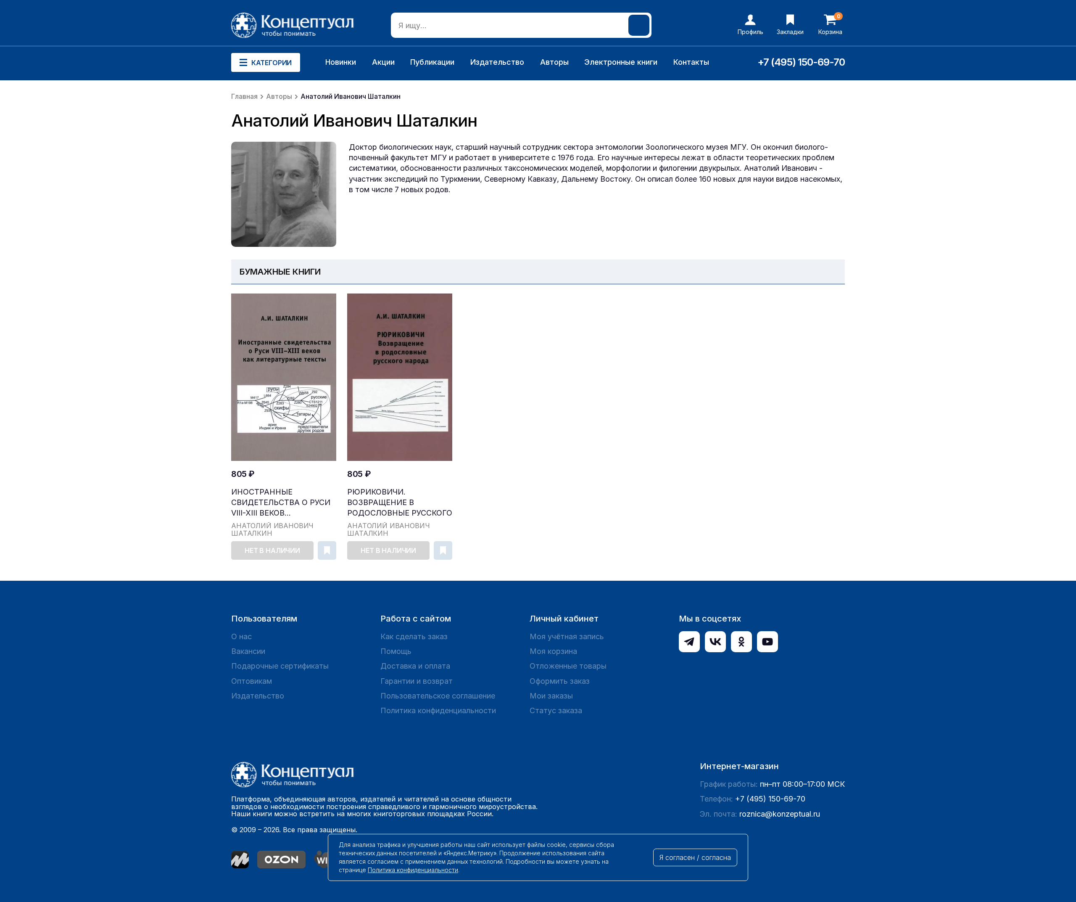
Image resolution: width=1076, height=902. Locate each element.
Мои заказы (551, 695)
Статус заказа (556, 710)
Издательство (497, 62)
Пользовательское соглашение (437, 695)
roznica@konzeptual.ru (779, 813)
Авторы (554, 62)
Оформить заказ (560, 681)
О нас (241, 636)
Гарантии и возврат (416, 681)
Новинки (340, 62)
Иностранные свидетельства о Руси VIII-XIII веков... (280, 502)
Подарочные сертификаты (280, 665)
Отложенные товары (568, 665)
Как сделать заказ (414, 636)
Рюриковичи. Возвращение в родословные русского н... (399, 502)
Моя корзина (553, 651)
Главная (244, 96)
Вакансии (248, 651)
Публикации (432, 62)
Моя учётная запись (567, 636)
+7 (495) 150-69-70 (801, 62)
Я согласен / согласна (695, 857)
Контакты (691, 62)
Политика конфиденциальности (438, 710)
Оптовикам (251, 681)
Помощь (395, 651)
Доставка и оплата (415, 665)
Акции (383, 62)
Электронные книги (620, 62)
